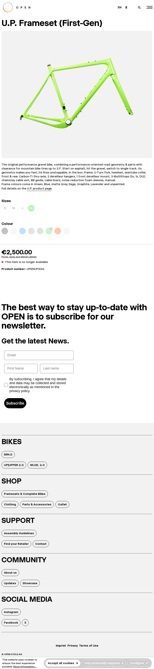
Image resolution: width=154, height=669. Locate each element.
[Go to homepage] (38, 7)
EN (120, 7)
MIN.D (8, 454)
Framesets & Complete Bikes (24, 494)
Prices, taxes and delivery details (19, 256)
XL (31, 208)
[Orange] (57, 231)
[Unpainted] (66, 231)
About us (10, 572)
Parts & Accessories (36, 504)
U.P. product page (39, 188)
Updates (10, 583)
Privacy (72, 645)
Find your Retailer (16, 544)
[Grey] (31, 231)
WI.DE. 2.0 (37, 465)
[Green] (49, 231)
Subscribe (15, 403)
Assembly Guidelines (19, 533)
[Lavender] (13, 231)
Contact (41, 544)
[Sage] (40, 231)
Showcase (30, 583)
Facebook (11, 622)
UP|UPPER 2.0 (14, 465)
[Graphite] (5, 231)
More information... (25, 666)
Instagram (11, 612)
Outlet (62, 504)
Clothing (10, 504)
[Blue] (22, 231)
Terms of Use (88, 645)
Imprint (61, 645)
